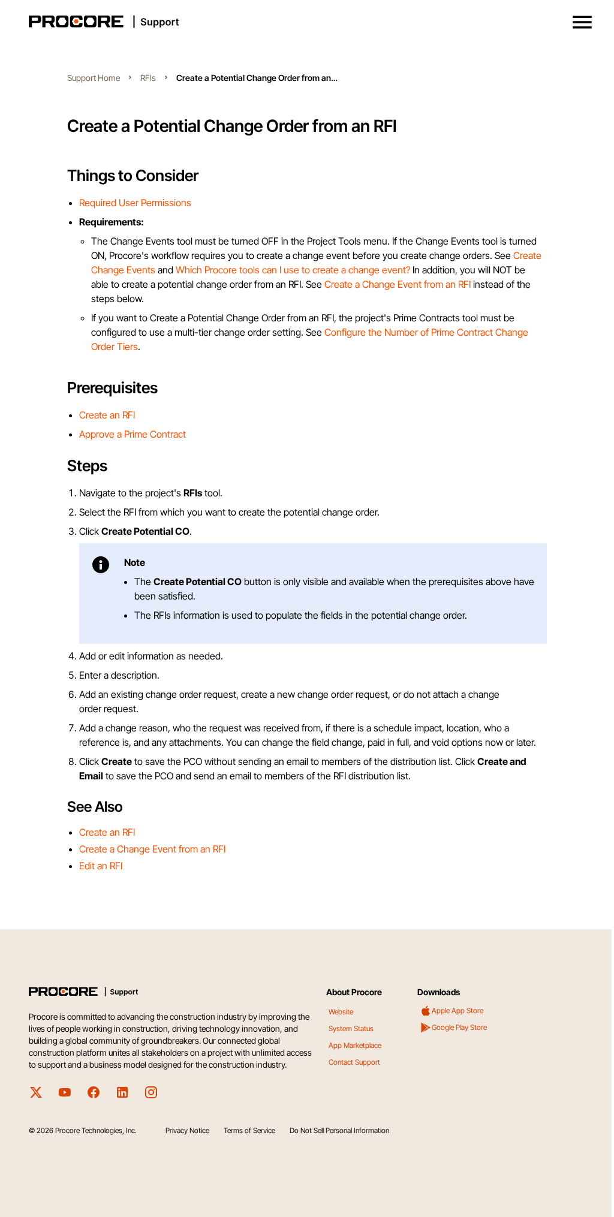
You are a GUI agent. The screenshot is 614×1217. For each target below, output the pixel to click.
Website (341, 1011)
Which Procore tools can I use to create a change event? (293, 270)
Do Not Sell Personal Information (339, 1130)
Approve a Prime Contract (132, 434)
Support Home (93, 78)
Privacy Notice (187, 1130)
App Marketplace (355, 1045)
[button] (582, 22)
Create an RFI (107, 415)
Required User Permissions (135, 203)
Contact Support (354, 1062)
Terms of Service (249, 1130)
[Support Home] (304, 21)
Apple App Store (457, 1010)
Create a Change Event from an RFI (397, 284)
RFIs (148, 78)
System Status (351, 1028)
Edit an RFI (100, 866)
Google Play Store (459, 1027)
